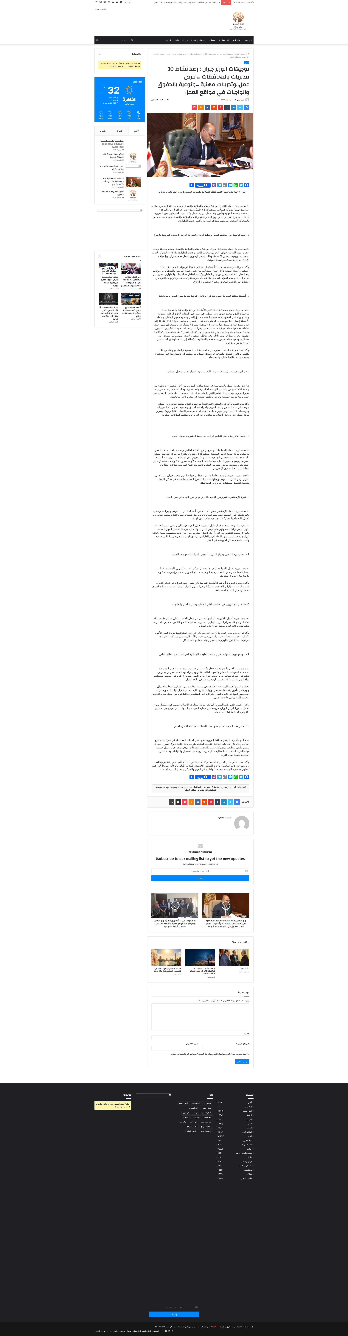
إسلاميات (248, 1107)
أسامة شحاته (183, 1103)
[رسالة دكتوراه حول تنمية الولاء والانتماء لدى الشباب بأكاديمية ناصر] (133, 182)
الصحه (249, 1128)
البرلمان (249, 1119)
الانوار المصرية (206, 1113)
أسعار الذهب (207, 1108)
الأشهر (136, 131)
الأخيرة (120, 131)
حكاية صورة (244, 968)
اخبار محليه (225, 40)
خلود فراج (186, 1113)
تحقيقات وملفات (199, 40)
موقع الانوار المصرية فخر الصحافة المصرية (113, 155)
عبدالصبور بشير (206, 1122)
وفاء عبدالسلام (206, 1131)
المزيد (168, 40)
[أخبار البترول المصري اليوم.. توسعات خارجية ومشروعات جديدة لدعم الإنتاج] (131, 299)
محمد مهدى (240, 100)
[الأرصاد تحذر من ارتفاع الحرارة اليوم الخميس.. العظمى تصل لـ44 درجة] (166, 957)
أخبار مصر (248, 1102)
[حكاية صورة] (234, 957)
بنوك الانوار (247, 1140)
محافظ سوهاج (192, 1126)
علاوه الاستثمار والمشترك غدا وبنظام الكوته (111, 168)
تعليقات (103, 131)
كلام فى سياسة (246, 1166)
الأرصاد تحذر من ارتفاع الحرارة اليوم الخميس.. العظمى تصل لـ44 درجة (167, 970)
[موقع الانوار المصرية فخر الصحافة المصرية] (133, 158)
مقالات (249, 1174)
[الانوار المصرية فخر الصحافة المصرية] (133, 195)
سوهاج (185, 1117)
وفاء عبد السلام (192, 1131)
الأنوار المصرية (194, 1108)
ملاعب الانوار (247, 1178)
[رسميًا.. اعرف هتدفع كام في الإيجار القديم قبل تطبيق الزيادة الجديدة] (108, 268)
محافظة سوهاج (206, 1126)
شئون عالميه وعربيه (244, 1153)
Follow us (127, 1095)
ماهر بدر (183, 1122)
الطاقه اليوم (237, 40)
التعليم (249, 1123)
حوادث (185, 40)
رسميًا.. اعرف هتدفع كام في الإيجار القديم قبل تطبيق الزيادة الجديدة (109, 281)
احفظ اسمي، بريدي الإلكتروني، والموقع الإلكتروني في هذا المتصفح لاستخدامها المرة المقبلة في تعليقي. (209, 1054)
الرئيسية (248, 40)
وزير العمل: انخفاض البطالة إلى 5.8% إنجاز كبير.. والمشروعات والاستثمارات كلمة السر (131, 281)
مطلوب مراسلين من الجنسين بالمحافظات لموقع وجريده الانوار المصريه (112, 144)
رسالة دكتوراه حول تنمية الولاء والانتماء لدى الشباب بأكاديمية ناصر (113, 181)
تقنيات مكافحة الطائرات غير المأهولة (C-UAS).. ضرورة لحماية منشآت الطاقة (202, 971)
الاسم (246, 1033)
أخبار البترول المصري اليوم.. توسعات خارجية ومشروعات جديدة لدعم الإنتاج (131, 312)
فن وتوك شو (247, 1161)
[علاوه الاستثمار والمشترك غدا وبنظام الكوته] (133, 170)
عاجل (177, 40)
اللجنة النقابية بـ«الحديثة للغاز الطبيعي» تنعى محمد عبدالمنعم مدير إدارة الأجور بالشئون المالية (108, 313)
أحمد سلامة (207, 1103)
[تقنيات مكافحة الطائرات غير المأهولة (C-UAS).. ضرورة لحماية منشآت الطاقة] (200, 957)
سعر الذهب (196, 1117)
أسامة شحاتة (195, 1103)
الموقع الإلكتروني (192, 1044)
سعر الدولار (207, 1117)
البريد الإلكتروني (242, 1044)
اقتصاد (212, 40)
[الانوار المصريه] (238, 20)
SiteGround (160, 1327)
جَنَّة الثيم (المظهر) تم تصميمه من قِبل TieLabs (196, 1327)
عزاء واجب (193, 1122)
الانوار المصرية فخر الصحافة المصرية (113, 193)
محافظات (248, 1170)
